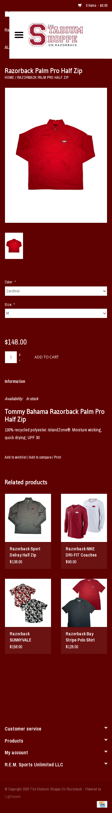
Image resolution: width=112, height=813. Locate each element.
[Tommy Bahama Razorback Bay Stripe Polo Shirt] (84, 602)
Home (9, 77)
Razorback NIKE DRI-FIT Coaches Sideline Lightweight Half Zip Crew (84, 552)
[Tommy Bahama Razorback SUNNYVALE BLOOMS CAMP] (28, 602)
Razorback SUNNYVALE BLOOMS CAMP (24, 637)
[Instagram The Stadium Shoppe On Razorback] (78, 701)
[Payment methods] (101, 804)
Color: (10, 282)
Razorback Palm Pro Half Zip (42, 77)
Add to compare (40, 457)
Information (15, 381)
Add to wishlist (15, 457)
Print (57, 457)
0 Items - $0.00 (96, 5)
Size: (9, 304)
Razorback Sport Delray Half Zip (25, 552)
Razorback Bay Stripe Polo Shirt (80, 637)
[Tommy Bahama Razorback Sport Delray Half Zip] (28, 517)
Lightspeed (13, 796)
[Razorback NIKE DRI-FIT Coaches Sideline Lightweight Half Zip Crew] (84, 517)
